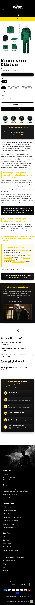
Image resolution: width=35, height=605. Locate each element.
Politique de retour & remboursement (12, 517)
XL (23, 88)
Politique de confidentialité (9, 510)
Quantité (3, 95)
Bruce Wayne (6, 540)
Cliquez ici (11, 498)
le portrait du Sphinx (22, 250)
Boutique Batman (13, 596)
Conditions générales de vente (24, 601)
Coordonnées (20, 599)
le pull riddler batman (18, 262)
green (4, 81)
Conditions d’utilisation (11, 601)
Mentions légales (7, 507)
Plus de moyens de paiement (17, 113)
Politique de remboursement (10, 599)
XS (3, 88)
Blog (4, 536)
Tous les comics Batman (9, 560)
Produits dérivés (7, 543)
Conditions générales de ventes (10, 520)
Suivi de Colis (6, 571)
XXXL (4, 91)
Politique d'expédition (8, 514)
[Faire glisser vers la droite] (21, 57)
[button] (3, 9)
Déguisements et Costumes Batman (16, 270)
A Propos (5, 564)
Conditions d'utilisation (8, 524)
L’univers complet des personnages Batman (13, 557)
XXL (29, 88)
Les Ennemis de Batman (9, 554)
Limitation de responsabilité (10, 527)
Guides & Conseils (21, 277)
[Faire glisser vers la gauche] (14, 57)
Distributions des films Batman (10, 550)
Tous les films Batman (8, 547)
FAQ (4, 567)
